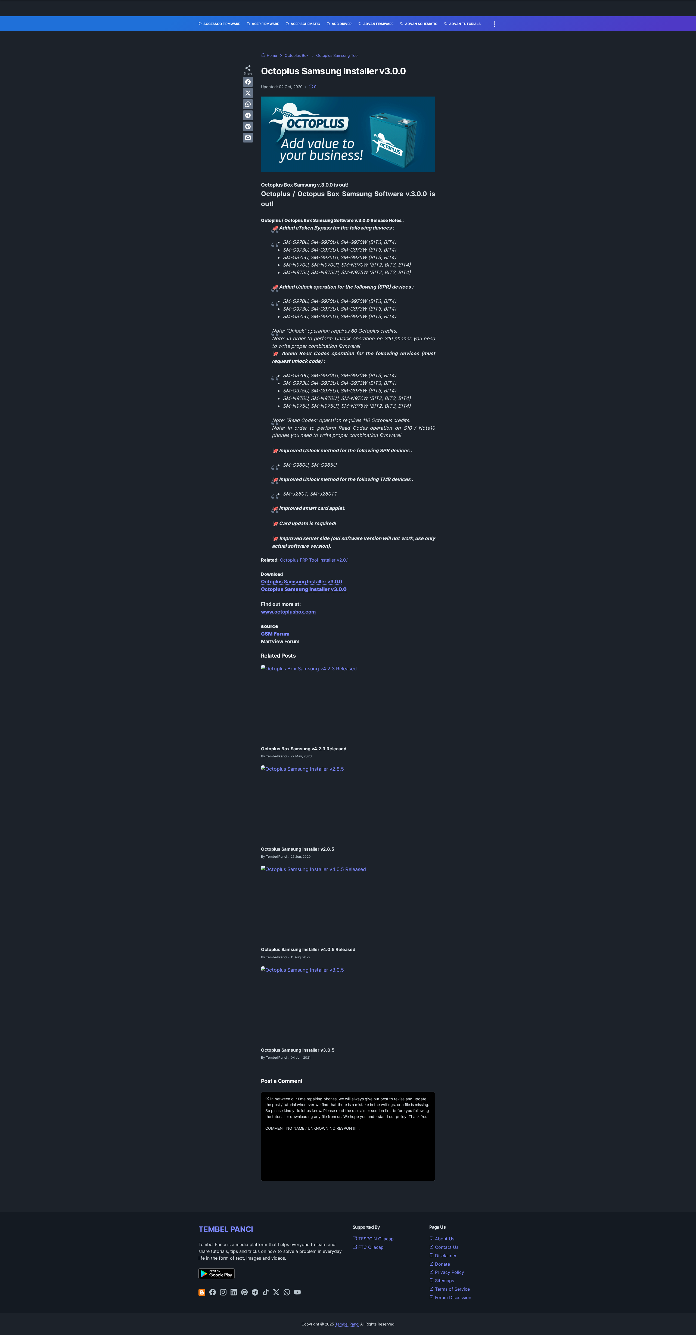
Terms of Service (452, 1289)
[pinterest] (248, 126)
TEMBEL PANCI (225, 1229)
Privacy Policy (449, 1272)
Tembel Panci (347, 1324)
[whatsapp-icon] (287, 1292)
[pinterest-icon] (244, 1292)
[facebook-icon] (212, 1292)
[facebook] (248, 82)
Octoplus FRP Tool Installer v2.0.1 (314, 560)
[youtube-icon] (297, 1292)
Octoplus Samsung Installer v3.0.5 (297, 1050)
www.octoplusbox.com (288, 612)
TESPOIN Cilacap (375, 1238)
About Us (444, 1238)
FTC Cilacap (370, 1247)
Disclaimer (445, 1255)
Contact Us (446, 1247)
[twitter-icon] (276, 1292)
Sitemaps (444, 1280)
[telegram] (248, 115)
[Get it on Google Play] (216, 1277)
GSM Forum (275, 634)
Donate (442, 1264)
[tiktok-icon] (265, 1292)
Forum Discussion (452, 1297)
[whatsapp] (248, 104)
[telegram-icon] (255, 1292)
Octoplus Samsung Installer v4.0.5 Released (308, 949)
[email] (248, 138)
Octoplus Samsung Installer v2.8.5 (297, 849)
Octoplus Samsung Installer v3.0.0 (301, 581)
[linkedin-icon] (234, 1292)
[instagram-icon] (223, 1292)
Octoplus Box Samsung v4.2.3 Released (303, 748)
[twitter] (248, 93)
